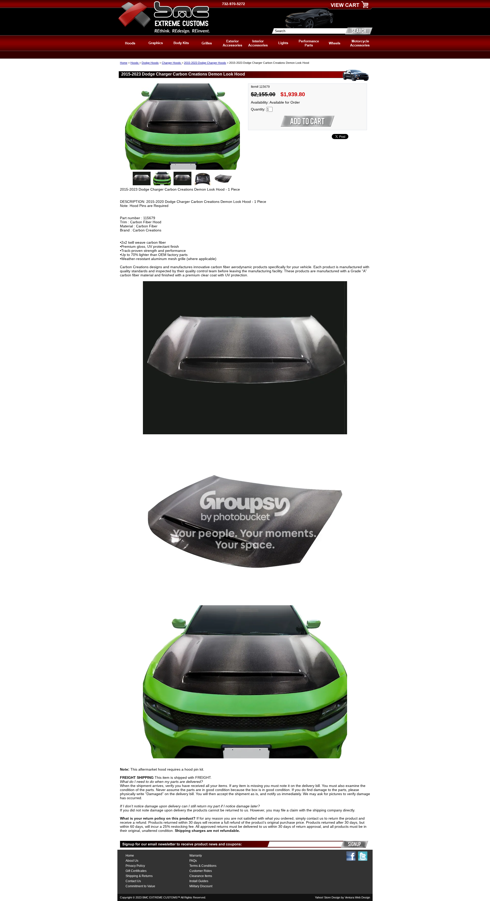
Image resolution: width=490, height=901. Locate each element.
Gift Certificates (136, 871)
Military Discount (200, 886)
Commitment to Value (140, 886)
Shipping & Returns (139, 876)
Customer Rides (200, 871)
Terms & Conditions (202, 866)
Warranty (195, 855)
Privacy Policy (135, 866)
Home (123, 62)
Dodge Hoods (150, 62)
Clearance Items (200, 876)
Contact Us (133, 881)
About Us (132, 860)
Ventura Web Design (357, 897)
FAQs (193, 860)
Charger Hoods (172, 62)
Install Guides (198, 881)
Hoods (134, 62)
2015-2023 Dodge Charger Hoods (205, 62)
